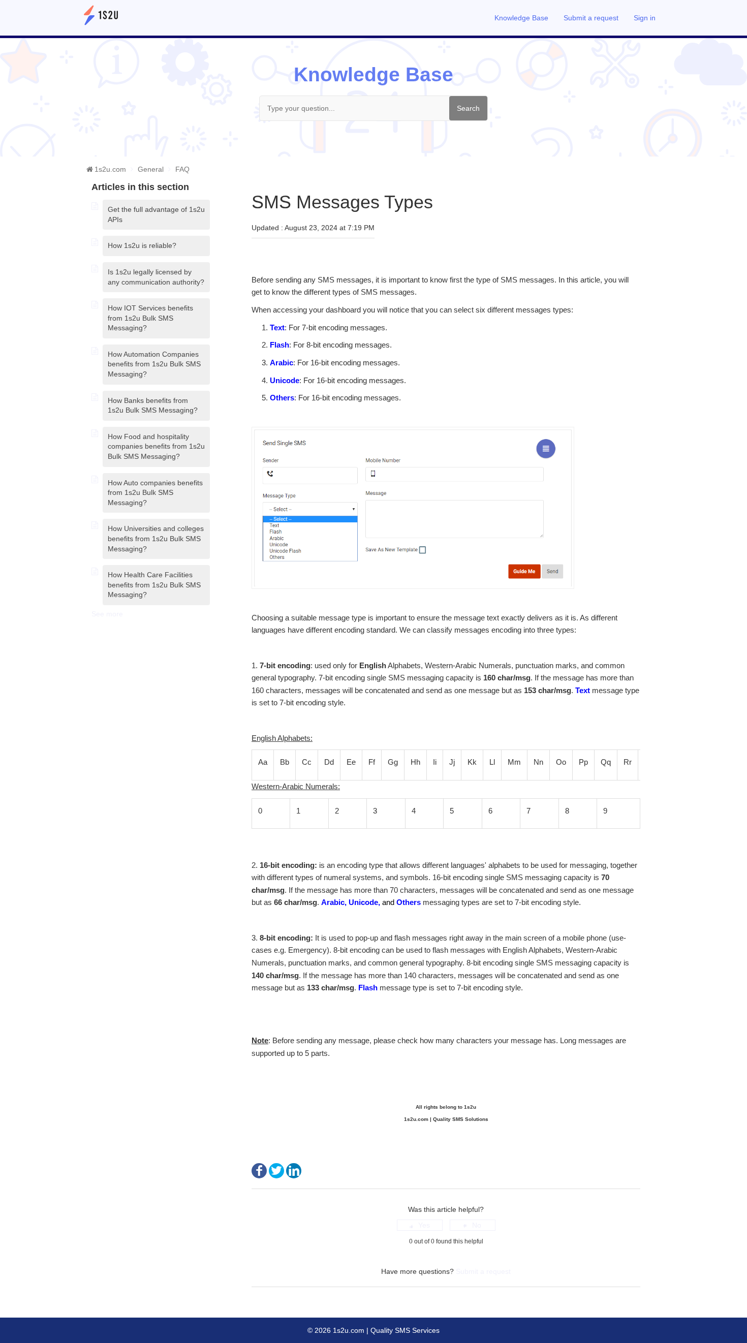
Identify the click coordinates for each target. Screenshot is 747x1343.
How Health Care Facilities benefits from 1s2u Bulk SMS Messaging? (154, 585)
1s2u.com (110, 169)
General (151, 169)
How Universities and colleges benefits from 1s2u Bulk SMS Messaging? (156, 538)
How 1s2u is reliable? (142, 245)
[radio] (420, 1225)
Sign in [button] (645, 18)
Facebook (259, 1170)
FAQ (182, 169)
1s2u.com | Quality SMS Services (385, 1330)
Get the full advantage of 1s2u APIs (156, 214)
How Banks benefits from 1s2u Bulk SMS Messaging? (153, 405)
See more (107, 614)
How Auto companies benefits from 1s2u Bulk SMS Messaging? (155, 493)
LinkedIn (293, 1170)
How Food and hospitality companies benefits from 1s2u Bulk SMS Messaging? (156, 446)
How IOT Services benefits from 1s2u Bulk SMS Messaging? (150, 318)
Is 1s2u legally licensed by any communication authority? (156, 277)
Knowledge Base (521, 18)
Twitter (276, 1170)
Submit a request (591, 18)
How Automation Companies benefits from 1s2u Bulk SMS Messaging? (154, 364)
